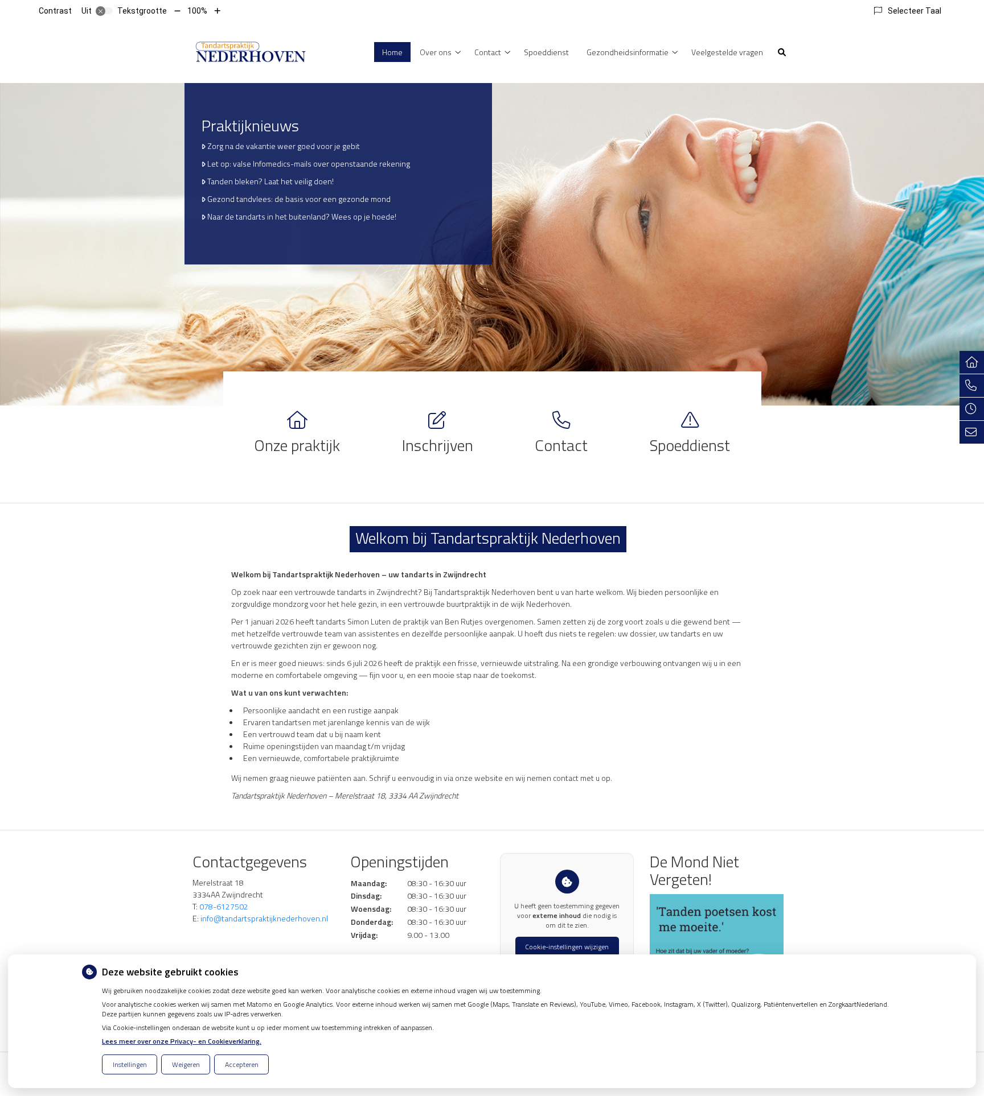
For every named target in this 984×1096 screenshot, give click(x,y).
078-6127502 (223, 906)
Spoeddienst (546, 52)
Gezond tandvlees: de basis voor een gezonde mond (299, 199)
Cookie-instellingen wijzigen (567, 946)
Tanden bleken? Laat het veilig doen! (270, 181)
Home (392, 52)
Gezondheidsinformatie (628, 52)
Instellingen (130, 1064)
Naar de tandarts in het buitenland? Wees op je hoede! (301, 216)
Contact (487, 52)
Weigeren (186, 1064)
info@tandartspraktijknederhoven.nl (264, 918)
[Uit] (104, 10)
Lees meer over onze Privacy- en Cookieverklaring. (181, 1041)
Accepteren (242, 1064)
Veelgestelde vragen (727, 52)
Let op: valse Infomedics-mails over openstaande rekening (308, 163)
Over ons (436, 52)
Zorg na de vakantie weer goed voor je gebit (283, 146)
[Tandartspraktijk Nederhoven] (250, 51)
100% (197, 10)
